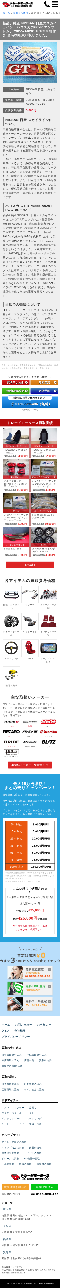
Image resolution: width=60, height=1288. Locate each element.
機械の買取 (25, 1164)
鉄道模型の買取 (10, 1153)
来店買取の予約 (10, 1060)
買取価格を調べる (15, 1187)
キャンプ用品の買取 (13, 1147)
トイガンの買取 (33, 1153)
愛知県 (7, 1252)
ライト (30, 1113)
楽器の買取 (35, 1147)
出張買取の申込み (12, 1055)
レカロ (11, 736)
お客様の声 (44, 1024)
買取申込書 (45, 1060)
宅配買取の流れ (33, 1084)
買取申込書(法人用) (13, 1066)
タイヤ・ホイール (12, 1113)
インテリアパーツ (12, 1118)
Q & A (5, 1030)
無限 (30, 726)
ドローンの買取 (10, 1158)
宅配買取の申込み (37, 1055)
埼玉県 (7, 1209)
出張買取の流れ (10, 1084)
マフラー (19, 1107)
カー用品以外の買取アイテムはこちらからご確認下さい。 (30, 927)
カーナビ (19, 1124)
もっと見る (30, 564)
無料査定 (44, 382)
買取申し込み (15, 382)
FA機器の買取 (32, 1158)
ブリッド (11, 746)
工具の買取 (8, 1164)
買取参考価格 (20, 13)
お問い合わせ (23, 1024)
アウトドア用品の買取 (14, 1142)
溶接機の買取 (44, 1164)
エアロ (5, 1107)
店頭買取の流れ (10, 1089)
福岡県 (7, 1239)
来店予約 (44, 390)
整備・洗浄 (35, 1124)
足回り (33, 1107)
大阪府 (7, 1226)
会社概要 (20, 1030)
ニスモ (11, 726)
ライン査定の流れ (34, 1089)
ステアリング (34, 1118)
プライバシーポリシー (16, 1036)
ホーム (6, 13)
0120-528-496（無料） (32, 401)
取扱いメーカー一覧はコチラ (30, 765)
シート (5, 1124)
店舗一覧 (29, 1060)
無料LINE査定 (15, 390)
